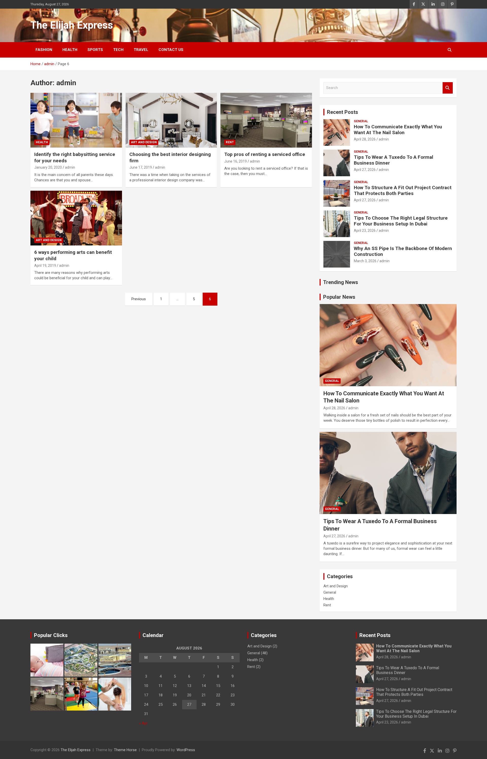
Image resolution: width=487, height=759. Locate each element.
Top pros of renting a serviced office (264, 154)
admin (70, 167)
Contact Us (171, 49)
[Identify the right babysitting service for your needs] (76, 120)
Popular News (339, 297)
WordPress (186, 750)
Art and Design (144, 142)
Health (69, 49)
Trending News (340, 282)
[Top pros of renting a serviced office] (266, 120)
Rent (230, 142)
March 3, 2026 (365, 261)
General (361, 121)
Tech (118, 49)
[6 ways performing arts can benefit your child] (76, 218)
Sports (95, 49)
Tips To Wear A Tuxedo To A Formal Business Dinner (393, 160)
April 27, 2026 (365, 170)
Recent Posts (342, 112)
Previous (138, 299)
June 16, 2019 (235, 161)
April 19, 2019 (45, 265)
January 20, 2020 (48, 167)
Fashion (44, 49)
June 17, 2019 (140, 167)
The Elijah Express (71, 25)
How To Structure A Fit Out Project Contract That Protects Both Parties (402, 190)
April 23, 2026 (365, 230)
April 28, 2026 (365, 139)
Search (448, 88)
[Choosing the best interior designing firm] (171, 120)
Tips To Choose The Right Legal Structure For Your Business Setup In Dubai (401, 221)
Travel (141, 49)
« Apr (143, 723)
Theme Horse (125, 750)
